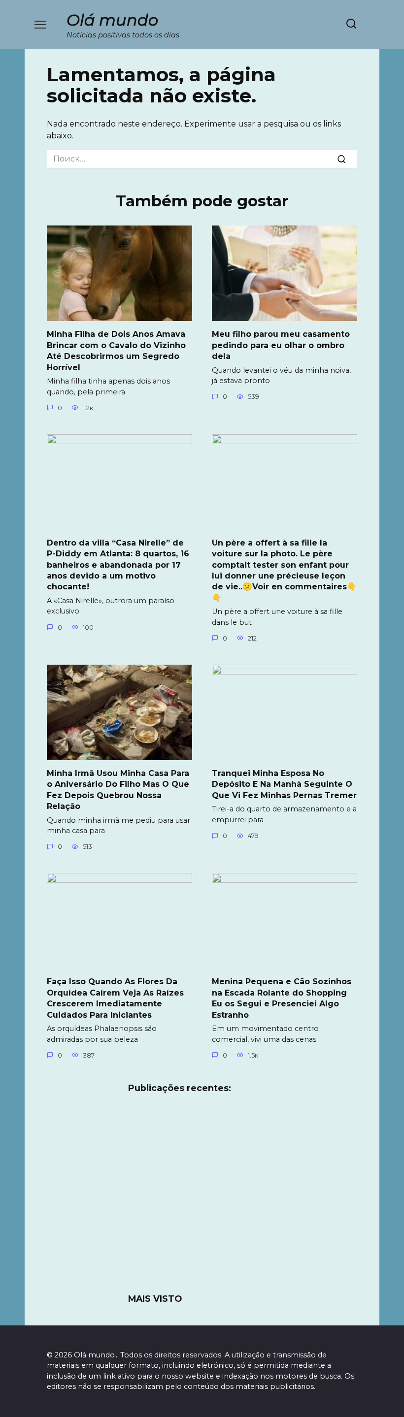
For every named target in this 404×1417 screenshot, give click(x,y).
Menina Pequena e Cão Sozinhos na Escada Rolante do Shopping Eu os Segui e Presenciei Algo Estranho (281, 998)
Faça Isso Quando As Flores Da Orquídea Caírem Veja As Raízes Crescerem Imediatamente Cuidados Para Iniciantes (115, 998)
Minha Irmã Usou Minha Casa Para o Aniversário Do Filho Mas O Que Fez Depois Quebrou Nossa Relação (118, 790)
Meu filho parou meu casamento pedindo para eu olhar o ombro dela (281, 345)
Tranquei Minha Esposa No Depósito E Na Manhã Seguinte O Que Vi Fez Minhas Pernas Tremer (284, 784)
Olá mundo (112, 20)
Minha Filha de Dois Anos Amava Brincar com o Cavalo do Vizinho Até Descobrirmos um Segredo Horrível (116, 350)
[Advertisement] (202, 1199)
